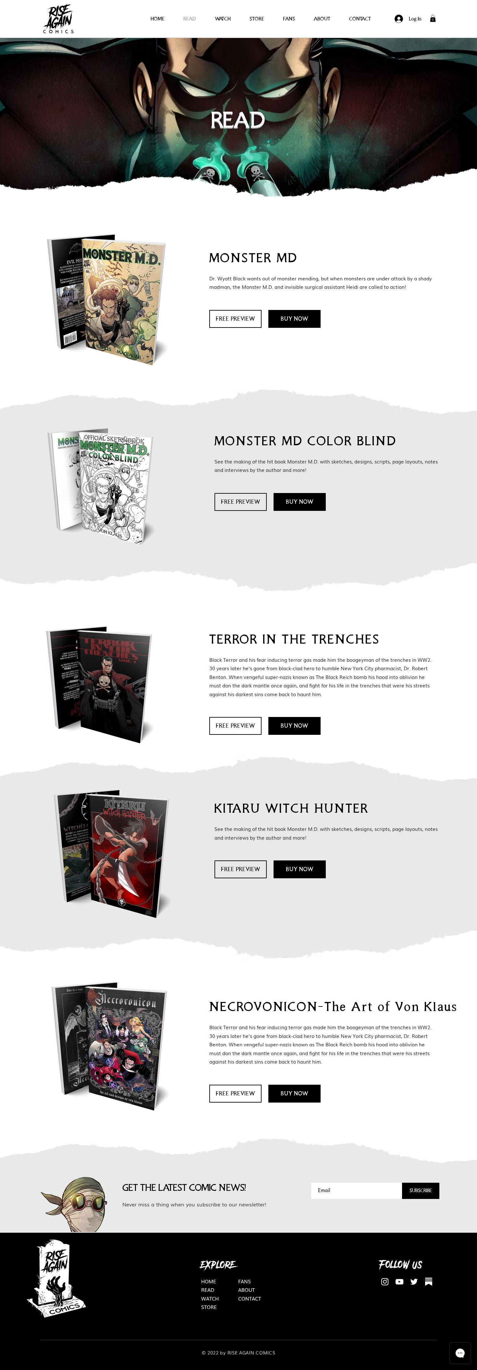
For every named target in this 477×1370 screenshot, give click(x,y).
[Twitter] (414, 1282)
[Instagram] (385, 1282)
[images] (429, 1282)
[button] (433, 18)
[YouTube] (399, 1282)
